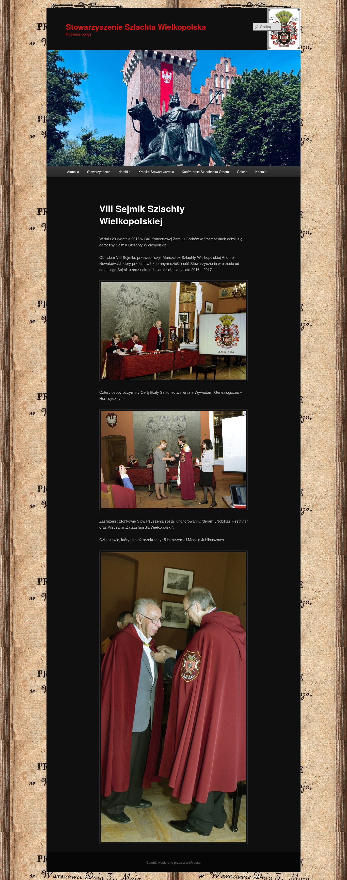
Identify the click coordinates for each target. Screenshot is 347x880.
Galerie (242, 171)
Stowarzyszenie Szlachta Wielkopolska (136, 26)
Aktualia (73, 171)
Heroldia (124, 171)
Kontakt (261, 171)
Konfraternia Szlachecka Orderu (205, 171)
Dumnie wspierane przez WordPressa (173, 862)
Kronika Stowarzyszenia (156, 171)
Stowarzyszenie (99, 171)
